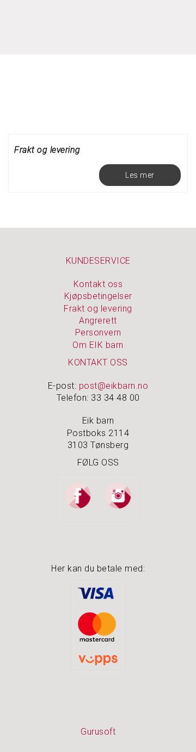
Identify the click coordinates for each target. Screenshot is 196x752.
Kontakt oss (98, 284)
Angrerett (98, 320)
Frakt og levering (47, 150)
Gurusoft (98, 731)
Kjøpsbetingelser (98, 296)
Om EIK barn (98, 345)
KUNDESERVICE (98, 261)
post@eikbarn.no (114, 386)
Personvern (98, 332)
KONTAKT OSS (98, 362)
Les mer (140, 175)
